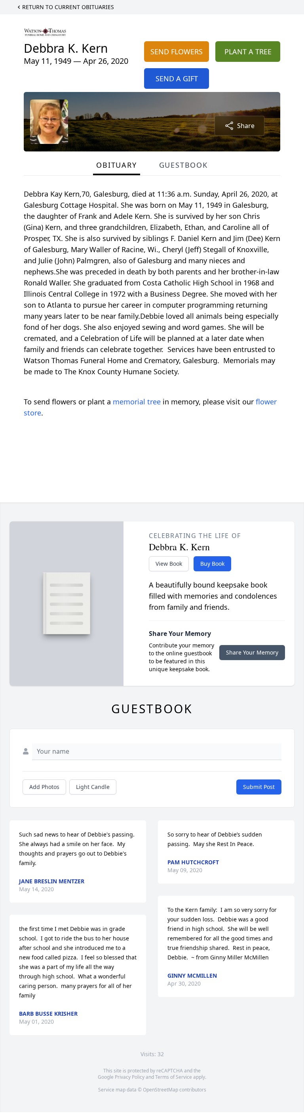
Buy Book (212, 563)
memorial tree (137, 401)
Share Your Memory (252, 652)
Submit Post (259, 787)
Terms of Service (173, 1077)
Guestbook (183, 165)
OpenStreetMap (160, 1089)
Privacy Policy (129, 1077)
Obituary (116, 165)
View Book (169, 563)
